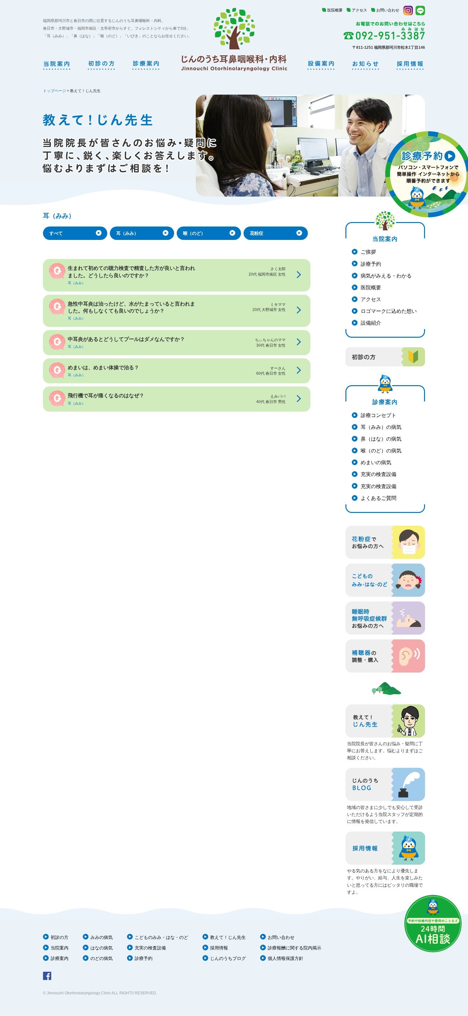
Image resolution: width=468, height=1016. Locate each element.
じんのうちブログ (228, 958)
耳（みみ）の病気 (381, 427)
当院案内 (59, 947)
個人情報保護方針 (285, 958)
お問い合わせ (387, 10)
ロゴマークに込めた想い (389, 311)
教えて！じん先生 (228, 937)
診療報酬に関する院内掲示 (294, 947)
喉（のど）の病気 (381, 450)
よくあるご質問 (378, 498)
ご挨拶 (368, 252)
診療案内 (59, 958)
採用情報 (219, 947)
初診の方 (59, 937)
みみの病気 (101, 937)
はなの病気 (101, 947)
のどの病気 (101, 958)
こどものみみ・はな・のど (161, 937)
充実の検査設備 (378, 474)
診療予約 (371, 264)
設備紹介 (371, 323)
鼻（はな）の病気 (381, 439)
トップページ (54, 91)
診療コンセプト (378, 415)
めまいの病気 (376, 462)
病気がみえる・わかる (386, 275)
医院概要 (335, 10)
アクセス (359, 10)
